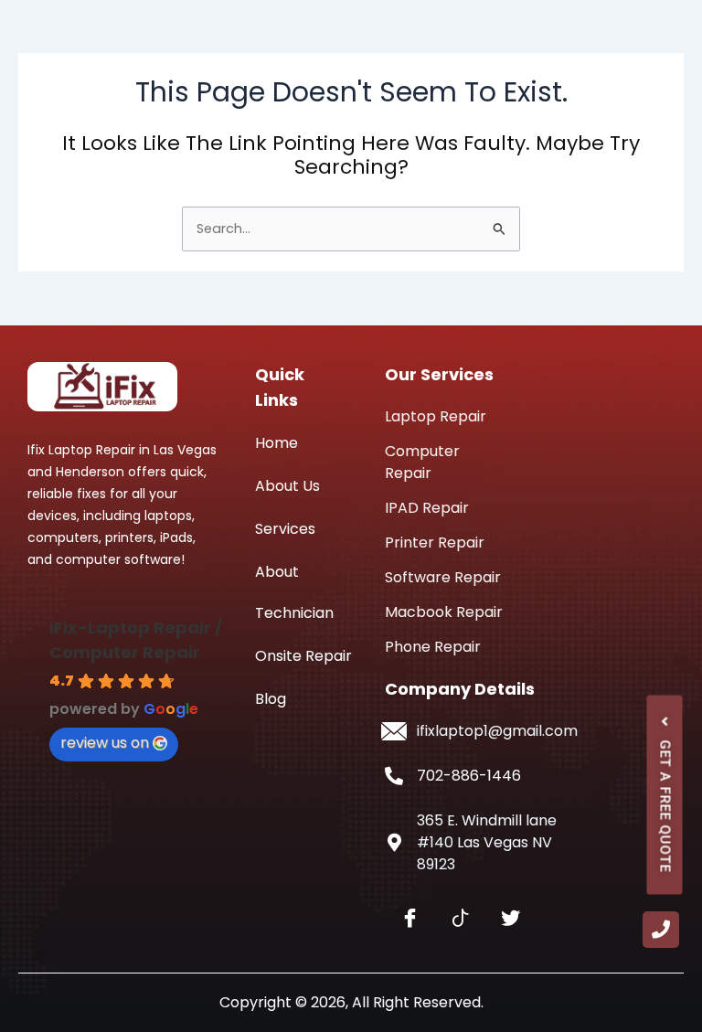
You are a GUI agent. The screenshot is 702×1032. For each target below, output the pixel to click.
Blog (270, 698)
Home (276, 442)
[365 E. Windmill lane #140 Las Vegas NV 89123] (394, 843)
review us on (104, 742)
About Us (287, 485)
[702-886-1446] (394, 776)
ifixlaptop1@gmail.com (497, 730)
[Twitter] (510, 919)
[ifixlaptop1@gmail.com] (394, 731)
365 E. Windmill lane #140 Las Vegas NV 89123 (487, 842)
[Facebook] (410, 919)
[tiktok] (460, 919)
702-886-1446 (469, 775)
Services (285, 528)
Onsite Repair (303, 655)
